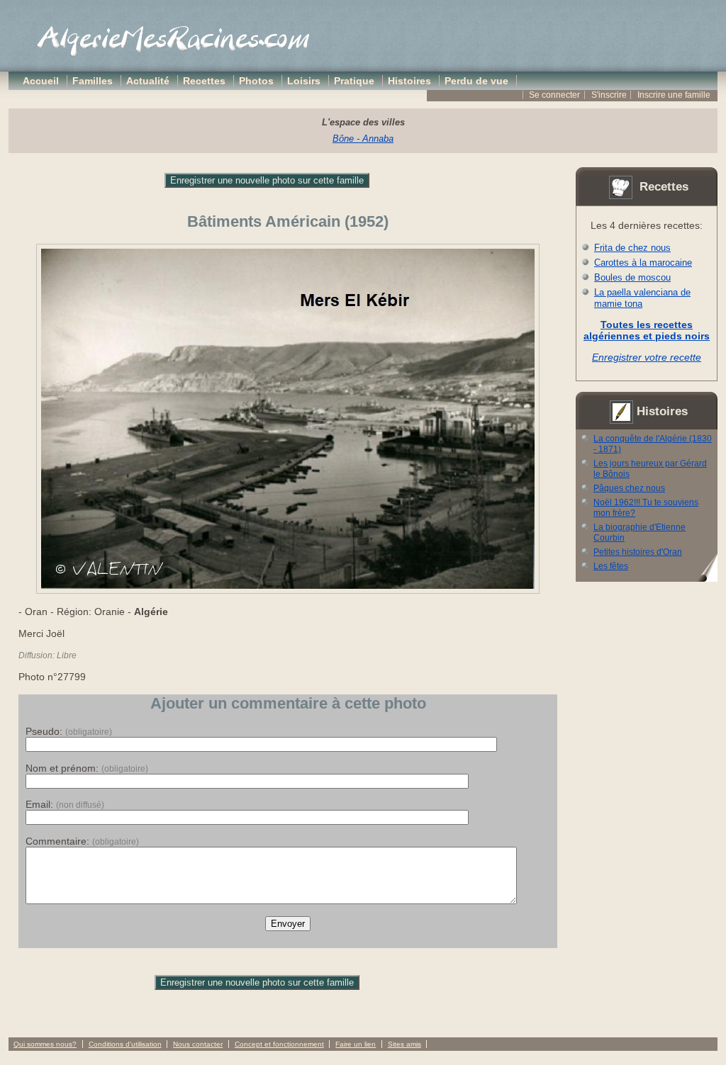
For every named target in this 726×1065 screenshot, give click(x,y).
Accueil (41, 80)
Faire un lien (355, 1044)
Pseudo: (69, 731)
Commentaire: (82, 841)
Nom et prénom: (87, 768)
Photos (256, 80)
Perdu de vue (476, 80)
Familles (92, 80)
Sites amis (404, 1044)
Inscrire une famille (673, 95)
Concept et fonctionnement (279, 1044)
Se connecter (554, 95)
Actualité (147, 80)
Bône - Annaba (363, 138)
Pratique (354, 80)
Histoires (409, 80)
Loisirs (303, 80)
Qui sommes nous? (45, 1044)
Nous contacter (198, 1044)
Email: (65, 804)
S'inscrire (609, 95)
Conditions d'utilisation (125, 1044)
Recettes (204, 80)
